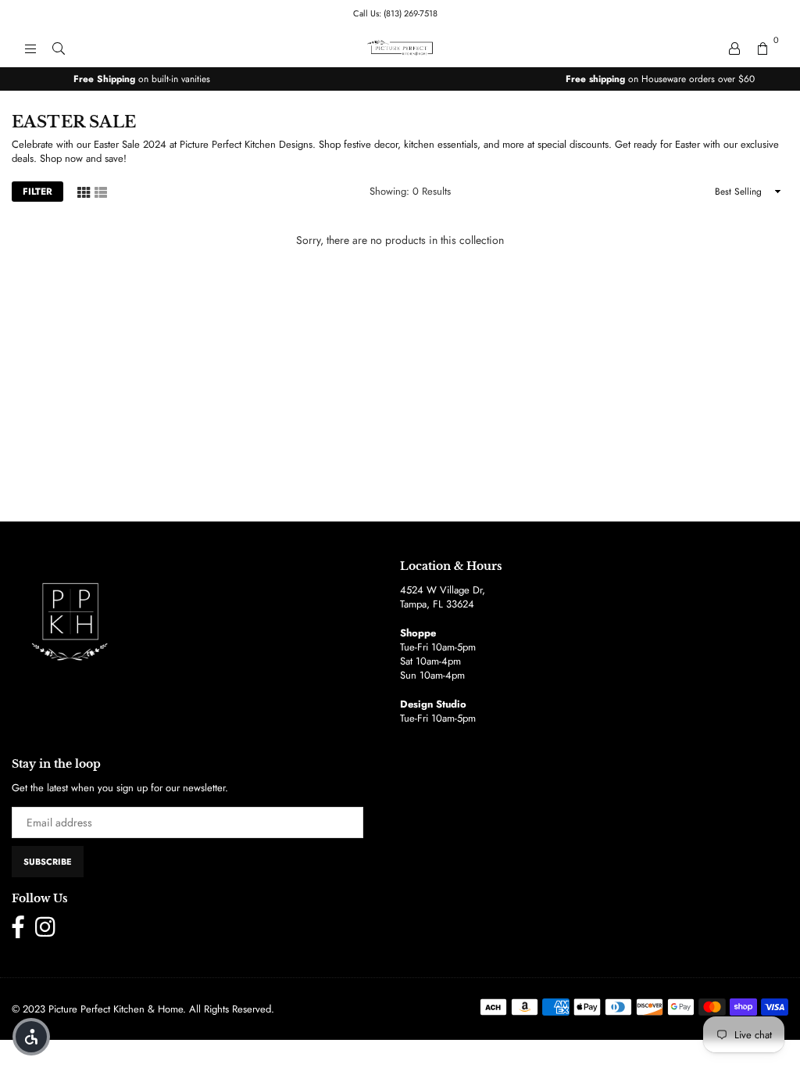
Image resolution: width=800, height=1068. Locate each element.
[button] (31, 1036)
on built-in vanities (141, 79)
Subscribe (47, 861)
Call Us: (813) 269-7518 (395, 13)
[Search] (59, 47)
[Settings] (734, 47)
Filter (37, 192)
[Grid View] (83, 191)
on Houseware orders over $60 (660, 79)
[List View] (100, 191)
